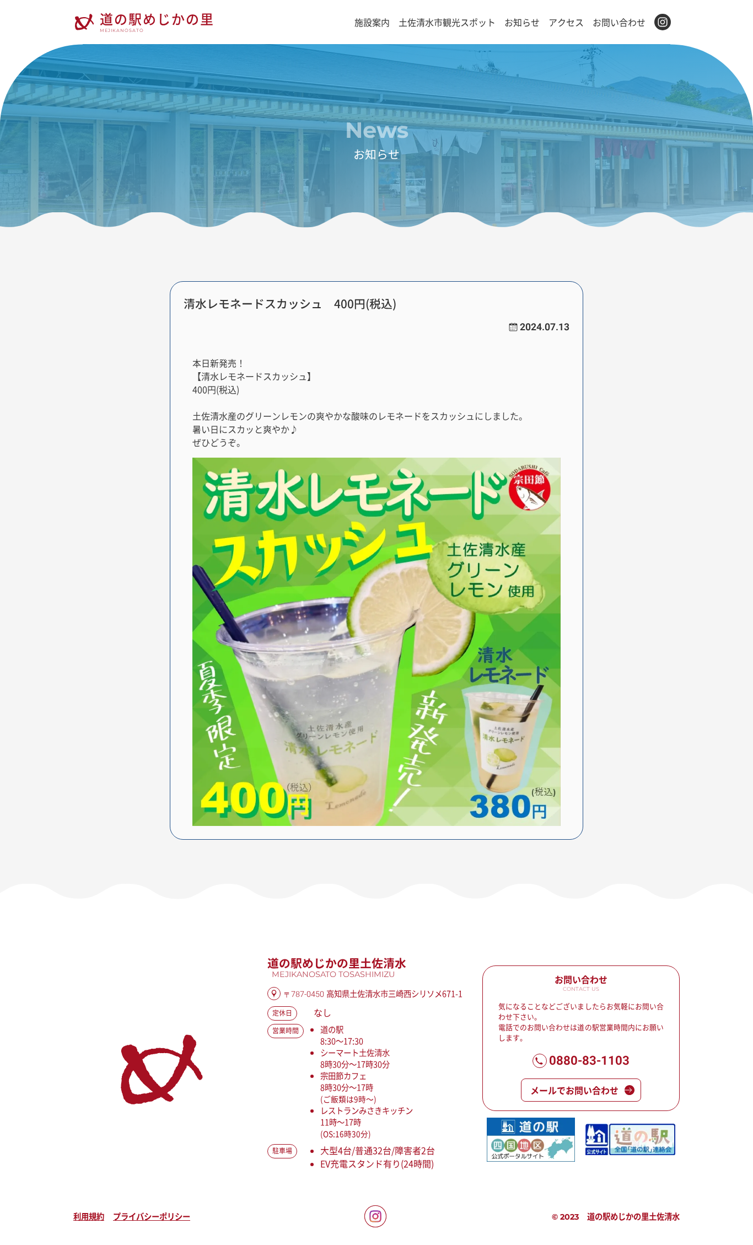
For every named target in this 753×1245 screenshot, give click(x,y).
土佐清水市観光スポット (447, 22)
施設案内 (372, 22)
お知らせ (522, 22)
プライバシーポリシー (151, 1216)
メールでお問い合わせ (574, 1090)
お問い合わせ (619, 22)
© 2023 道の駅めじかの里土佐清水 (616, 1217)
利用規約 (88, 1216)
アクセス (566, 22)
